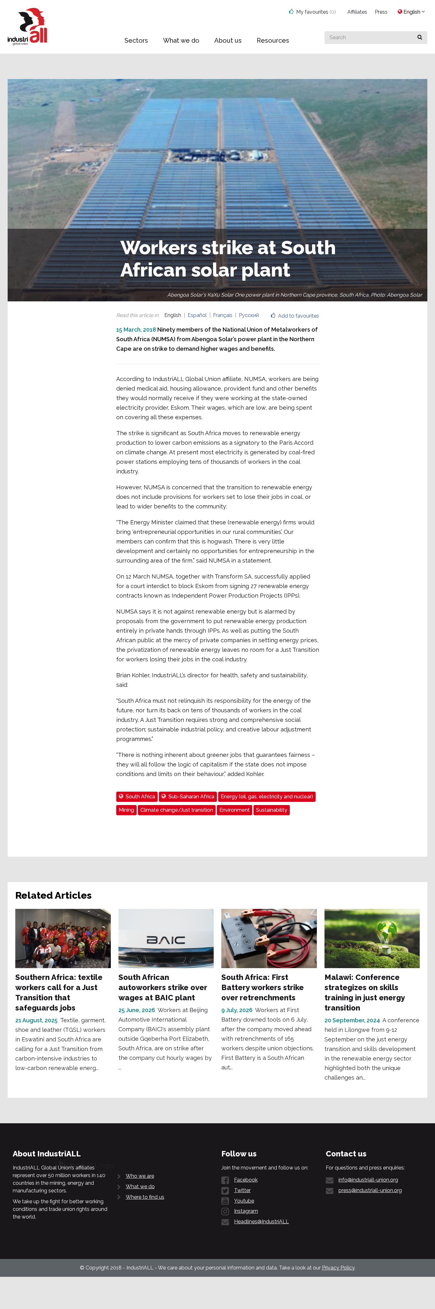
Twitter (242, 1190)
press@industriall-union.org (370, 1190)
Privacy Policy (338, 1268)
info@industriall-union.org (368, 1180)
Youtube (244, 1201)
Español (197, 315)
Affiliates (357, 12)
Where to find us (145, 1197)
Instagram (246, 1211)
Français (222, 315)
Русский (249, 315)
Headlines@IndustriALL (261, 1222)
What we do (140, 1186)
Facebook (246, 1180)
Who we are (140, 1176)
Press (381, 12)
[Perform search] (419, 37)
